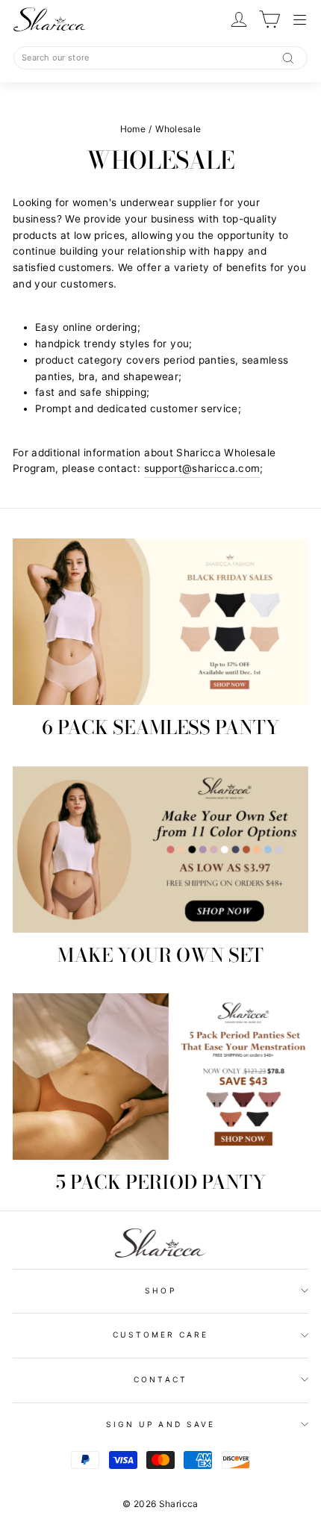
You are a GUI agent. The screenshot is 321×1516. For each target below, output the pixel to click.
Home (133, 128)
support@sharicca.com (202, 468)
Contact (160, 1379)
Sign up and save (160, 1424)
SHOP (160, 1290)
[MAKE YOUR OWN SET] (160, 849)
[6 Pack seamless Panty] (160, 621)
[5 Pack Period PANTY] (160, 1076)
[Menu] (300, 19)
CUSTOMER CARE (161, 1334)
